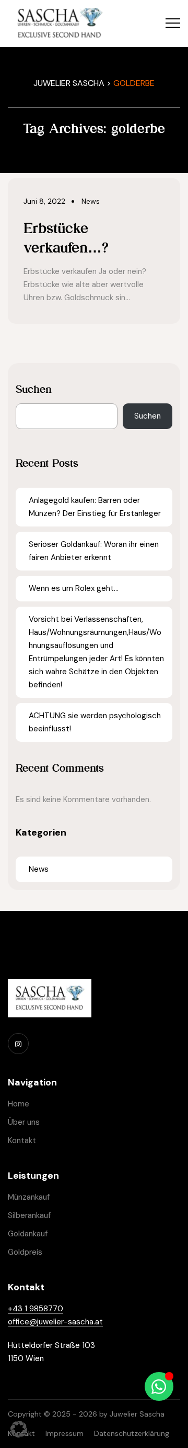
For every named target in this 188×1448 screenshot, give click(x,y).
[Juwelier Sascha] (59, 23)
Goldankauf (28, 1233)
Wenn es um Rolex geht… (74, 588)
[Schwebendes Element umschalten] (159, 1386)
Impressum (64, 1433)
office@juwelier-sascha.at (55, 1322)
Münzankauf (29, 1197)
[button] (19, 1429)
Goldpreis (25, 1252)
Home (18, 1104)
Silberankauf (29, 1215)
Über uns (24, 1122)
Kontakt (22, 1140)
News (39, 869)
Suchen (34, 389)
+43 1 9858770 (35, 1308)
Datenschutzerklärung (131, 1433)
